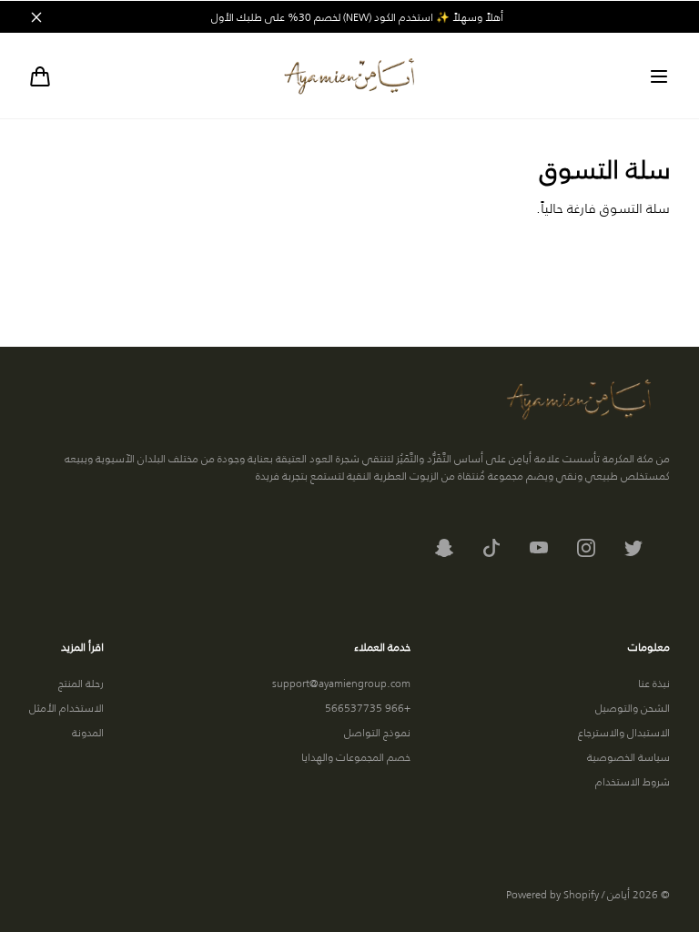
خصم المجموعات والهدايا (355, 756)
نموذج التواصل (377, 732)
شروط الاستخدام (632, 781)
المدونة (88, 732)
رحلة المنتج (81, 683)
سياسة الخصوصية (628, 756)
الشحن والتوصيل (632, 707)
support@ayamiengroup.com (341, 683)
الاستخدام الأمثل (66, 707)
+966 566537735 (367, 707)
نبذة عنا (654, 683)
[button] (659, 76)
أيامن (618, 894)
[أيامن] (349, 76)
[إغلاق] (36, 17)
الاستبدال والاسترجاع (624, 732)
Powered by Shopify (552, 894)
